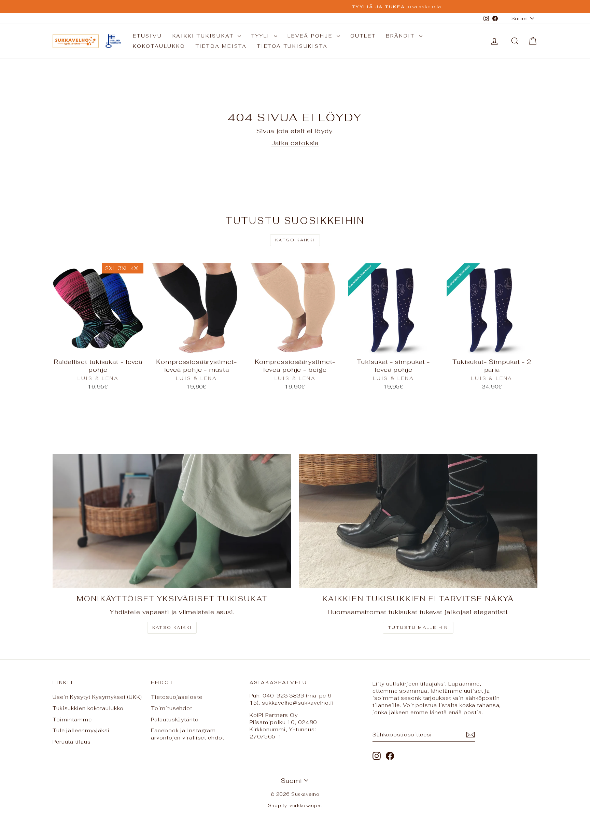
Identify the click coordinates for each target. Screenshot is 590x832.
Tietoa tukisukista (292, 46)
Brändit (401, 36)
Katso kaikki (295, 240)
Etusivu (147, 36)
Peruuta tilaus (72, 741)
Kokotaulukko (159, 46)
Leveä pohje (311, 36)
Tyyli (261, 36)
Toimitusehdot (171, 708)
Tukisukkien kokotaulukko (88, 708)
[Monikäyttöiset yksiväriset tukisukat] (172, 521)
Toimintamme (72, 719)
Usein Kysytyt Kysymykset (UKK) (97, 697)
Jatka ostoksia (295, 143)
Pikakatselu (98, 346)
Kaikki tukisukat (204, 36)
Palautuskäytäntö (174, 719)
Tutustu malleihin (418, 627)
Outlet (363, 36)
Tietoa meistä (221, 46)
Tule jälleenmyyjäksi (81, 730)
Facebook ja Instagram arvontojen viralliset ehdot (187, 734)
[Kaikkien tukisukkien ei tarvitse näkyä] (418, 521)
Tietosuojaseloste (176, 697)
